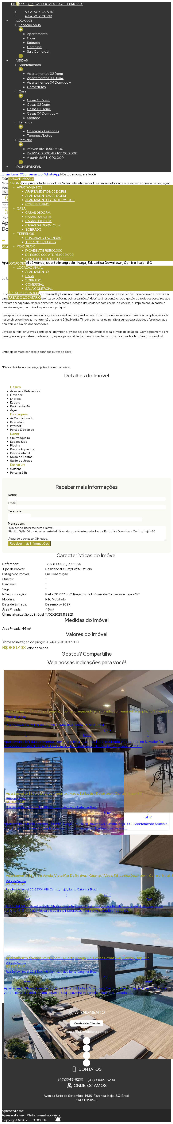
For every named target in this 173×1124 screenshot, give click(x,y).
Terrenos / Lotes (39, 135)
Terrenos (25, 122)
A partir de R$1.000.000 (45, 157)
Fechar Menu (21, 56)
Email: (12, 503)
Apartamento (37, 34)
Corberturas (36, 87)
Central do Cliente (87, 1023)
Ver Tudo (21, 29)
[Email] (86, 1055)
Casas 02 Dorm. (39, 104)
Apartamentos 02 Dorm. (45, 73)
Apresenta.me (13, 1111)
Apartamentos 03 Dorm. (45, 78)
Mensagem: (16, 523)
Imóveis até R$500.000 (45, 149)
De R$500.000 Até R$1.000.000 (52, 153)
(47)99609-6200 (101, 1080)
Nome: (13, 495)
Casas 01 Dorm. (38, 100)
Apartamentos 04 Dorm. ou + (49, 82)
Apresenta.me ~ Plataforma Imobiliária (31, 1115)
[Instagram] (86, 1063)
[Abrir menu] (1, 174)
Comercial (34, 47)
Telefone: (15, 511)
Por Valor (25, 140)
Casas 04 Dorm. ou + (42, 113)
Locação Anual (30, 25)
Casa (31, 38)
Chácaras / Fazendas (43, 131)
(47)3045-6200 (70, 1079)
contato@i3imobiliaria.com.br (86, 1032)
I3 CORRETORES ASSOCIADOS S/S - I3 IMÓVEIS (47, 4)
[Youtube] (86, 1048)
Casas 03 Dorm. (39, 109)
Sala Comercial (38, 51)
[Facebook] (86, 1040)
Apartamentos (30, 65)
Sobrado (33, 42)
